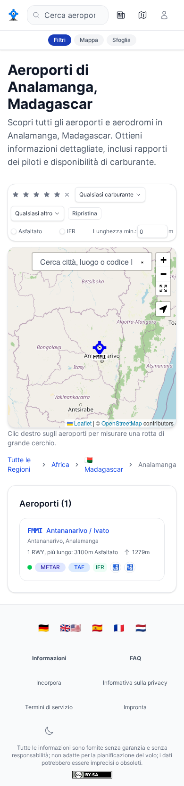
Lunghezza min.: (114, 231)
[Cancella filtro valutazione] (67, 194)
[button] (99, 348)
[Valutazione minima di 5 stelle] (57, 194)
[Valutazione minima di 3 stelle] (36, 194)
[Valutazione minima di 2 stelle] (26, 194)
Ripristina (84, 213)
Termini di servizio (49, 707)
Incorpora (48, 682)
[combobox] (68, 15)
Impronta (135, 707)
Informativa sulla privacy (135, 682)
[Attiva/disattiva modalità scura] (49, 730)
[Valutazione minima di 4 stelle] (46, 194)
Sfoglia (121, 39)
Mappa (89, 39)
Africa (60, 464)
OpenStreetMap (121, 423)
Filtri (60, 39)
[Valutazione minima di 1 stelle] (15, 194)
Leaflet (82, 423)
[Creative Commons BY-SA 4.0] (92, 774)
